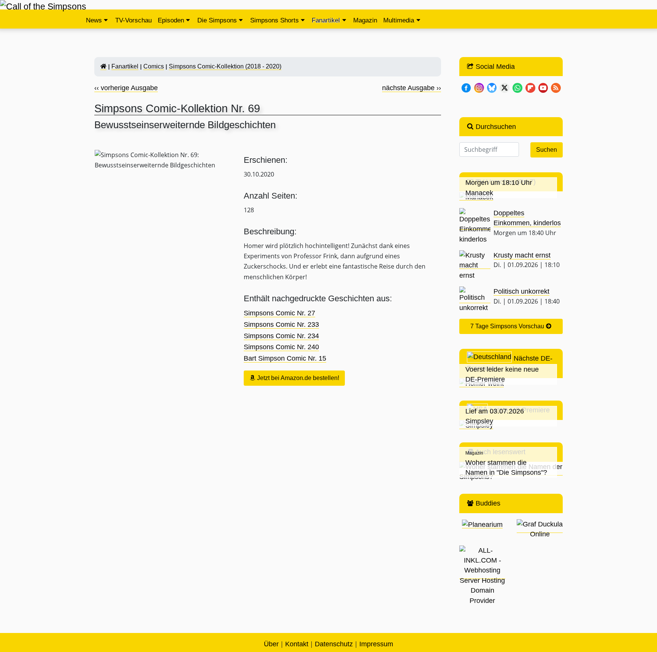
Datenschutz (334, 644)
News (94, 20)
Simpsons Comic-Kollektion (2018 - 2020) (225, 66)
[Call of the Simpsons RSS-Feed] (556, 87)
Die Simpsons (217, 20)
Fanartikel (326, 20)
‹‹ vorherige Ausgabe (126, 88)
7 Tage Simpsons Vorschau (508, 326)
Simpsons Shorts (274, 20)
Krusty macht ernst (522, 255)
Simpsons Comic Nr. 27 (279, 313)
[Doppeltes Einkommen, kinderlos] (474, 226)
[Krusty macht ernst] (474, 265)
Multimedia (398, 20)
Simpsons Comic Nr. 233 (281, 324)
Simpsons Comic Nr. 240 (281, 347)
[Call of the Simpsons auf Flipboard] (530, 87)
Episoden (171, 20)
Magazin (365, 20)
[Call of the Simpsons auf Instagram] (479, 87)
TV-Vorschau (133, 20)
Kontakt (296, 644)
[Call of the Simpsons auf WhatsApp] (517, 87)
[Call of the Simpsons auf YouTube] (543, 87)
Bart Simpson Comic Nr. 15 (285, 358)
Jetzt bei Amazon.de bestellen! (297, 378)
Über (271, 644)
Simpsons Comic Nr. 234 (281, 336)
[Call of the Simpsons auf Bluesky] (492, 87)
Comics (153, 66)
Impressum (376, 644)
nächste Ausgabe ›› (411, 88)
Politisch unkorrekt (521, 291)
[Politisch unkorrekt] (474, 299)
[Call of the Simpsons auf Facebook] (466, 87)
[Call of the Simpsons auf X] (504, 87)
